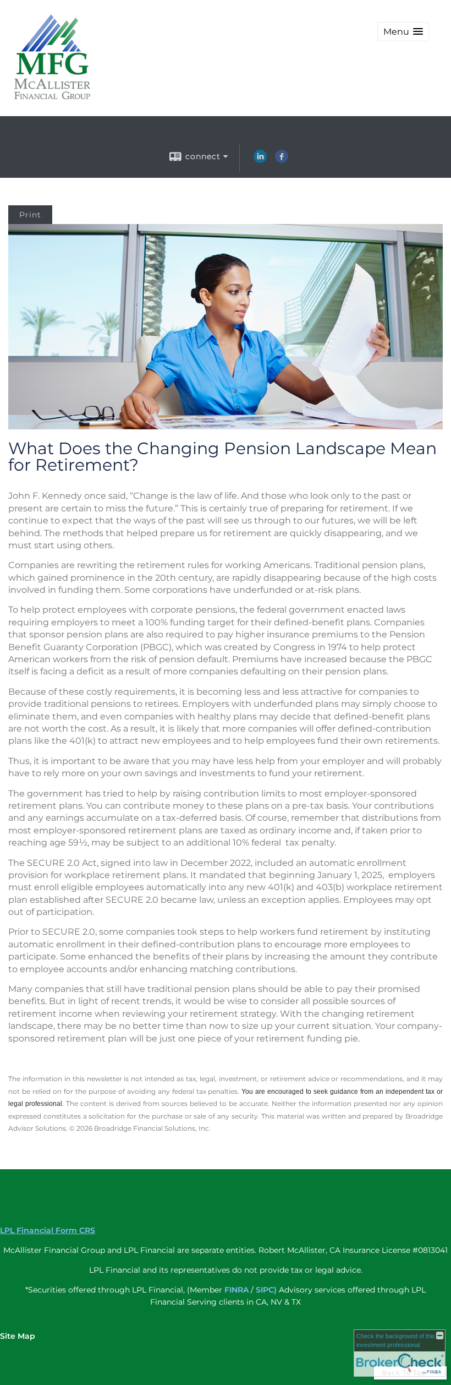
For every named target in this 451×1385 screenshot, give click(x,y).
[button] (403, 31)
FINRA (236, 1290)
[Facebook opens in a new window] (281, 160)
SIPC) (266, 1290)
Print (30, 215)
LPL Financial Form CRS (47, 1230)
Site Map (17, 1336)
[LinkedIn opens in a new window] (260, 160)
